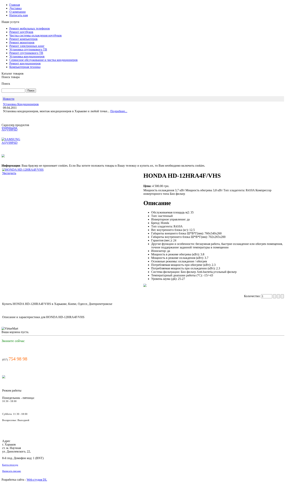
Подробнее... (118, 111)
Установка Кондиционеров (21, 104)
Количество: (252, 296)
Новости (8, 98)
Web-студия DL (37, 479)
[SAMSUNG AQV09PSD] (16, 138)
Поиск (6, 83)
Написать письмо (11, 471)
